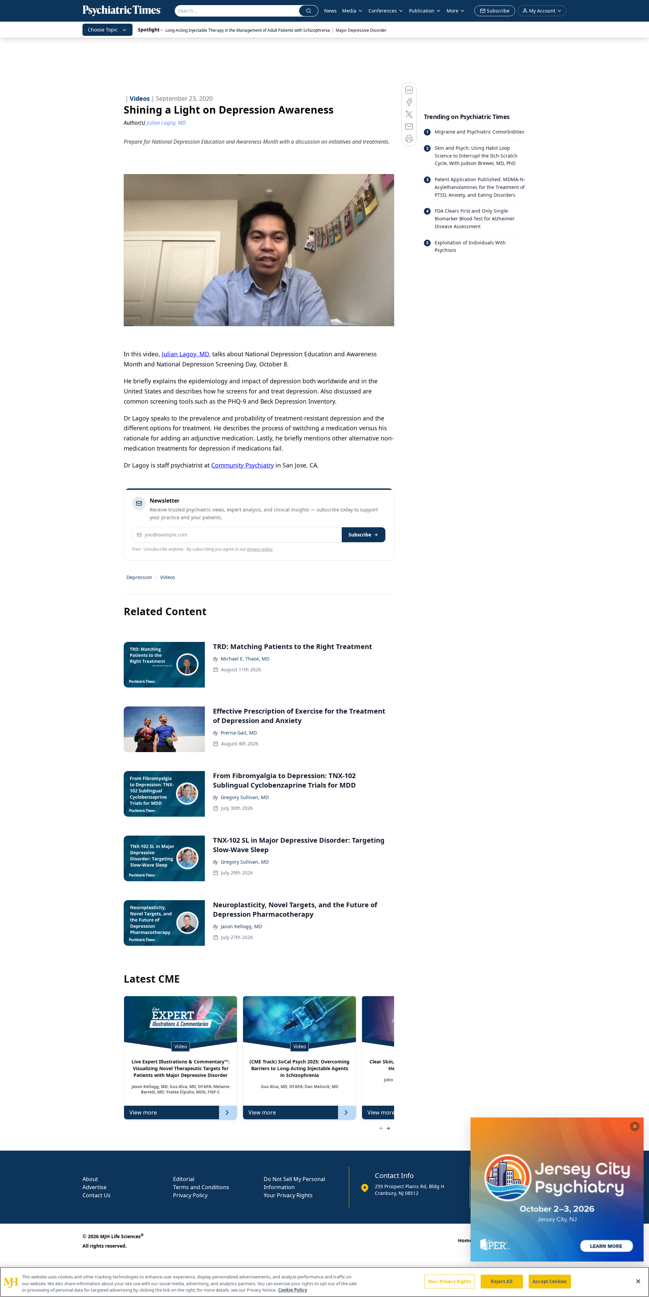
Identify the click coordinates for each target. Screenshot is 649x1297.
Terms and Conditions (201, 1187)
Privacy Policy (190, 1195)
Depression (139, 577)
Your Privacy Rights (288, 1195)
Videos (167, 577)
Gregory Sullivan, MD (245, 797)
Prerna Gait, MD (239, 732)
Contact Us (96, 1195)
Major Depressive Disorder (361, 30)
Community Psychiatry (242, 465)
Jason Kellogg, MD (241, 926)
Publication (421, 10)
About (90, 1179)
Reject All (501, 1281)
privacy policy (259, 549)
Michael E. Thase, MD (245, 658)
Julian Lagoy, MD (185, 354)
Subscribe (359, 534)
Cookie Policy (292, 1290)
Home (465, 1240)
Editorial (183, 1179)
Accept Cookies (550, 1281)
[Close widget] (635, 1126)
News (330, 10)
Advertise (94, 1187)
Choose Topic (103, 29)
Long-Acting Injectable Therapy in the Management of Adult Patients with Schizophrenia (247, 30)
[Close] (638, 1281)
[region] (324, 1282)
